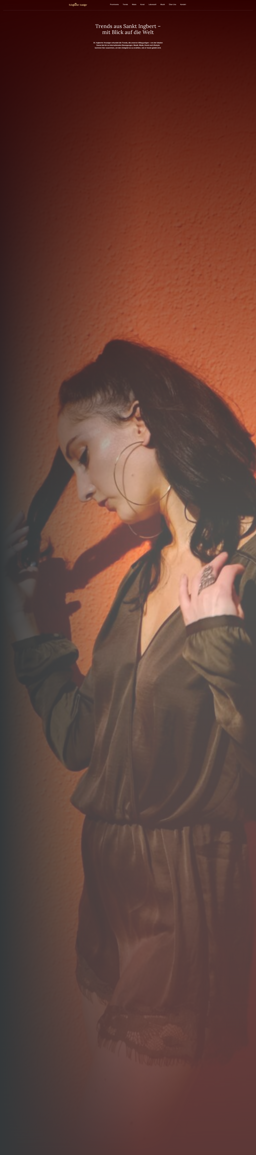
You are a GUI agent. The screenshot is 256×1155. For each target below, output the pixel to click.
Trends (125, 4)
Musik (162, 4)
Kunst (142, 4)
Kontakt (183, 4)
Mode (134, 4)
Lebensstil (152, 4)
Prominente (114, 4)
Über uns (172, 4)
